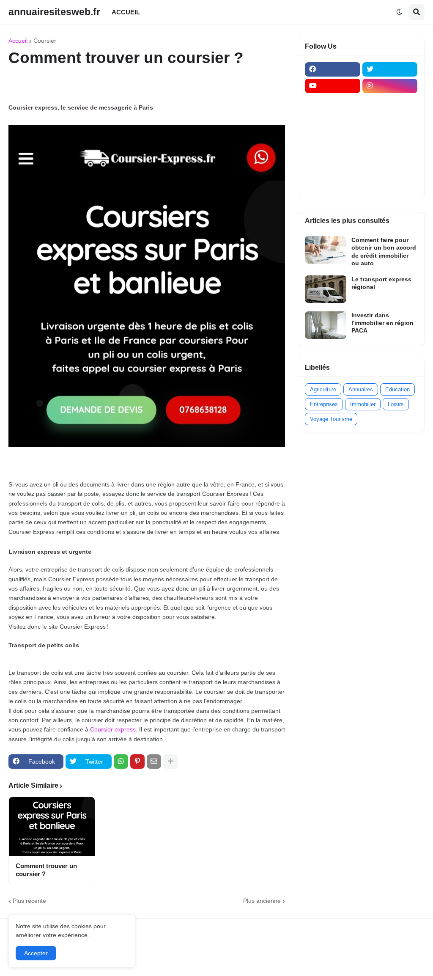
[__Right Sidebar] (390, 102)
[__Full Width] (332, 102)
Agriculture (323, 389)
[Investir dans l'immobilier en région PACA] (325, 325)
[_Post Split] (390, 119)
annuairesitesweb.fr (54, 11)
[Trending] (390, 152)
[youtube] (332, 86)
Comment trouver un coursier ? (46, 870)
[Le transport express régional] (325, 289)
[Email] (154, 761)
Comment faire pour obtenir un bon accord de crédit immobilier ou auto (383, 251)
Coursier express (113, 729)
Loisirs (396, 404)
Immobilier (362, 404)
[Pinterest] (137, 761)
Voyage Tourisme (331, 419)
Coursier (44, 41)
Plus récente (29, 900)
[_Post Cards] (332, 119)
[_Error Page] (390, 135)
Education (397, 389)
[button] (399, 12)
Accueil (17, 41)
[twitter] (390, 69)
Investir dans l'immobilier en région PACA (382, 323)
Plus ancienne (262, 900)
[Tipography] (390, 168)
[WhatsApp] (121, 761)
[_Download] (332, 135)
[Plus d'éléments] (170, 761)
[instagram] (390, 86)
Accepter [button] (36, 953)
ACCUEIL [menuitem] (126, 12)
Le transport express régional (381, 283)
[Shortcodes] (332, 185)
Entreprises (324, 404)
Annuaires (360, 389)
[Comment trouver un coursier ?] (52, 826)
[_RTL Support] (332, 152)
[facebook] (332, 69)
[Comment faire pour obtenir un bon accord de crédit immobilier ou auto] (325, 250)
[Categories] (332, 168)
